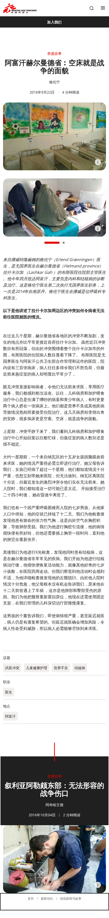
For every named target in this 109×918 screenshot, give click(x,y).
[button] (52, 243)
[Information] (98, 162)
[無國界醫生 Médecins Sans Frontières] (20, 8)
